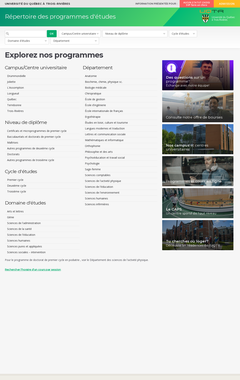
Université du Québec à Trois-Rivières (37, 3)
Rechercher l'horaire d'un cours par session (33, 269)
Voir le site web (197, 75)
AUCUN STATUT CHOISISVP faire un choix (196, 4)
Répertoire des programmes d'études (60, 16)
